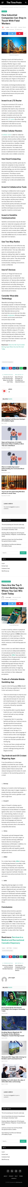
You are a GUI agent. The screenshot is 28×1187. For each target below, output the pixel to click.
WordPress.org (5, 571)
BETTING (9, 948)
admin (7, 27)
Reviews (4, 11)
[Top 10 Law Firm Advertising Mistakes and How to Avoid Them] (14, 482)
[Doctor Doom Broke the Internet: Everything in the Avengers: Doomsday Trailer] (14, 998)
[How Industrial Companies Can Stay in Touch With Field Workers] (14, 45)
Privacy (11, 1176)
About (5, 1176)
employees (11, 315)
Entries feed (5, 566)
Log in (3, 563)
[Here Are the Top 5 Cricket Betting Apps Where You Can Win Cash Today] (14, 615)
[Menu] (3, 2)
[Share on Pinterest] (19, 33)
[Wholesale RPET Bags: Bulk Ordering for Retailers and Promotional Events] (14, 1048)
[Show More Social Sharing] (24, 33)
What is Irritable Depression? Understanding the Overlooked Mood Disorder (13, 468)
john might (8, 597)
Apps (3, 948)
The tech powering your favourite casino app (13, 524)
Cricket (15, 948)
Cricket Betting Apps (7, 950)
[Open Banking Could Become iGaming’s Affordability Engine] (14, 410)
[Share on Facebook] (5, 33)
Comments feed (6, 568)
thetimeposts (19, 1182)
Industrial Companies (7, 362)
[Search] (25, 2)
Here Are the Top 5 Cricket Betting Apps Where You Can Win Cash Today (13, 347)
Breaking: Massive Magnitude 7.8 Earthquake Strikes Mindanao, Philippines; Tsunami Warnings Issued (14, 534)
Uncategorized (6, 581)
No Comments (11, 29)
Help (16, 1176)
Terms (21, 1176)
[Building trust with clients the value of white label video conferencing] (14, 1071)
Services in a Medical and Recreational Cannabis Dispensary (13, 940)
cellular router (7, 135)
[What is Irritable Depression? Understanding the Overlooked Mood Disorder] (14, 458)
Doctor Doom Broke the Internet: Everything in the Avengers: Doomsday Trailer (13, 1009)
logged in (12, 507)
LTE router (11, 119)
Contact (14, 1178)
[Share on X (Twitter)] (12, 33)
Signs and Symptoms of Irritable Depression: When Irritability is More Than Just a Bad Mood (13, 443)
